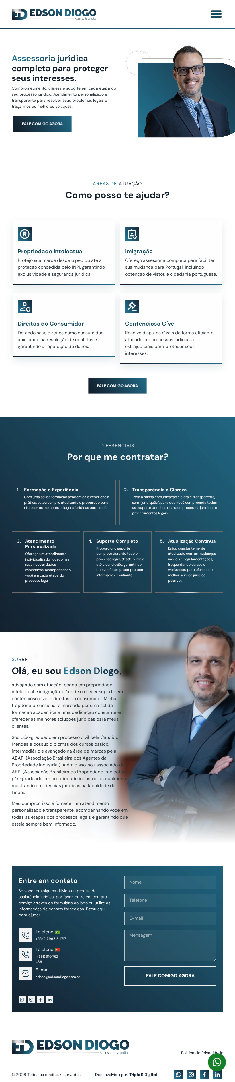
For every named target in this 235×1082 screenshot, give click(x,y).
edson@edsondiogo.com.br (58, 977)
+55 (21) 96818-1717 (51, 938)
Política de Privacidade (202, 1052)
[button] (216, 13)
